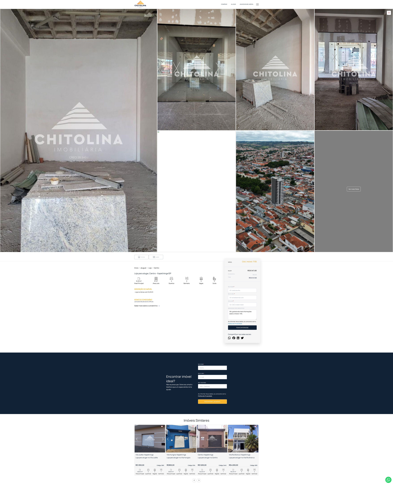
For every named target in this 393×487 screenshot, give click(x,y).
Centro (156, 268)
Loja (150, 268)
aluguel (143, 268)
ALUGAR (233, 4)
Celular (231, 301)
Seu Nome (201, 364)
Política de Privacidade (235, 323)
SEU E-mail (231, 294)
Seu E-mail (201, 373)
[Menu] (257, 4)
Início (136, 268)
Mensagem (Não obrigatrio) (236, 308)
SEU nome (231, 286)
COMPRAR (224, 4)
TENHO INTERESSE (242, 328)
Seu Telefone (202, 382)
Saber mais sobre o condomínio (146, 306)
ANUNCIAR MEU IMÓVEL (246, 4)
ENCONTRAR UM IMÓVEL (212, 402)
